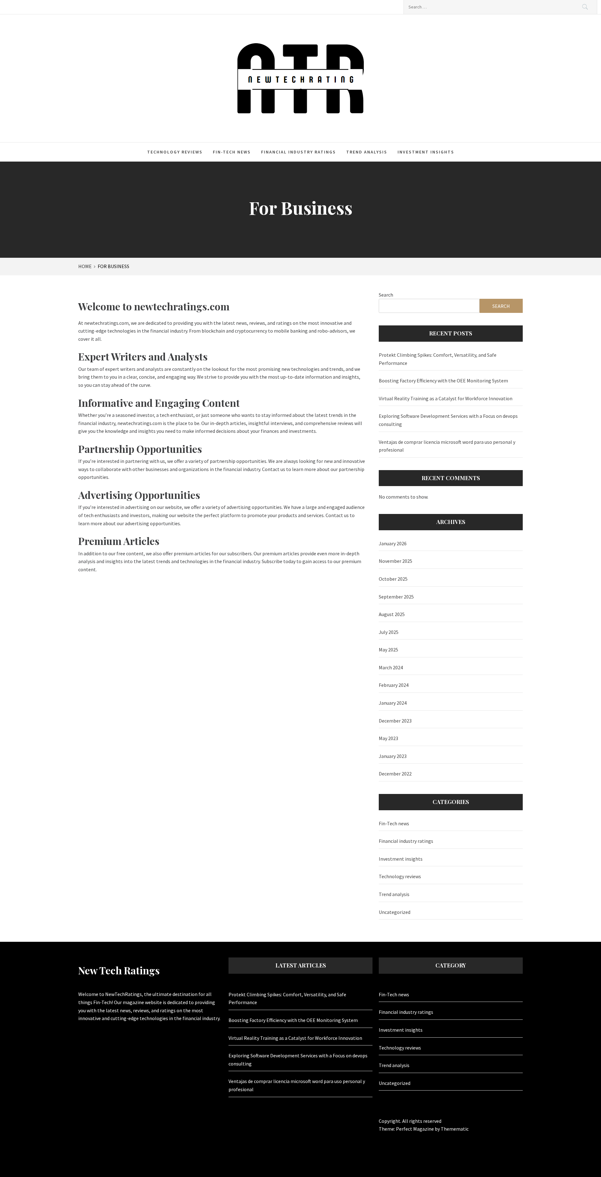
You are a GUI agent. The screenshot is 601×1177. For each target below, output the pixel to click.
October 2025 (393, 579)
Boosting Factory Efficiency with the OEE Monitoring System (443, 380)
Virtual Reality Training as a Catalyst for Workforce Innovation (445, 398)
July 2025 (388, 632)
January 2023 (393, 756)
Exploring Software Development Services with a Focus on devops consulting (448, 420)
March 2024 (391, 667)
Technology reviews (175, 152)
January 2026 (393, 543)
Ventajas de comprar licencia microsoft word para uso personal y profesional (447, 446)
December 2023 (395, 721)
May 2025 (388, 649)
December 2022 (395, 773)
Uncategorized (394, 912)
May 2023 (388, 738)
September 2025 (396, 597)
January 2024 (393, 703)
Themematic (455, 1129)
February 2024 (393, 685)
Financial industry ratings (298, 152)
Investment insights (426, 152)
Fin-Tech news (232, 152)
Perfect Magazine (415, 1129)
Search (386, 295)
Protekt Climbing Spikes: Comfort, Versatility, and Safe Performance (437, 359)
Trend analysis (366, 152)
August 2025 (392, 614)
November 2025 (395, 561)
